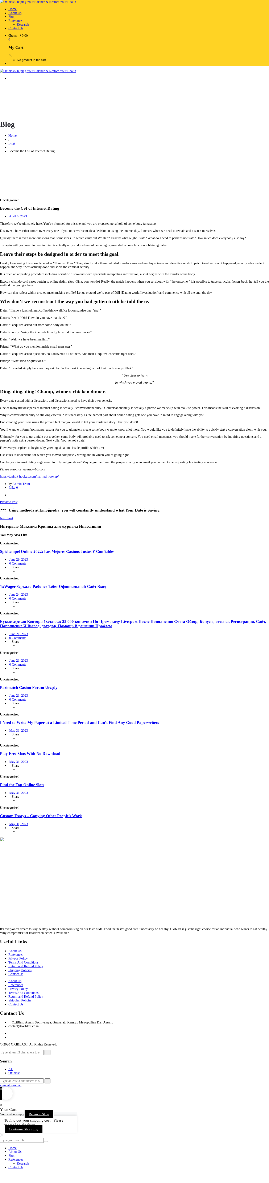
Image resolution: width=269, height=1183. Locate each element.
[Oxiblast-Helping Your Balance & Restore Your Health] (38, 2)
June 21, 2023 (18, 634)
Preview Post (8, 502)
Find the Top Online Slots (22, 785)
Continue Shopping (23, 1129)
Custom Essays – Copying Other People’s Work (41, 816)
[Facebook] (9, 495)
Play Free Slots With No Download (30, 753)
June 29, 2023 (18, 559)
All (10, 1069)
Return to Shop (39, 1114)
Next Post (6, 518)
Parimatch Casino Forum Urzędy (29, 687)
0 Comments (17, 563)
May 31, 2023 (18, 730)
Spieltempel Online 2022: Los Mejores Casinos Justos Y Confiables (57, 551)
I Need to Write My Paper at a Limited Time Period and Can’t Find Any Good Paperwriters (79, 722)
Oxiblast (14, 1073)
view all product (10, 1085)
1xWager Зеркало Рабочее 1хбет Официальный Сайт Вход (53, 586)
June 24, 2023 (18, 594)
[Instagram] (9, 1037)
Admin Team (21, 484)
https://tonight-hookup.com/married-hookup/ (29, 476)
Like (13, 487)
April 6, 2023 (18, 216)
